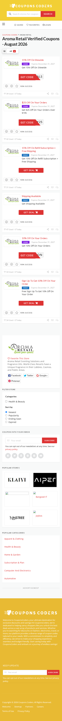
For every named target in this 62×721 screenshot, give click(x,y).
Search (48, 14)
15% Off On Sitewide (33, 59)
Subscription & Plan (14, 562)
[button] (15, 376)
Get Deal (29, 170)
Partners (29, 706)
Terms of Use (8, 711)
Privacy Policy (24, 711)
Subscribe (50, 440)
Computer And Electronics (17, 570)
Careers (40, 706)
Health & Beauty (12, 546)
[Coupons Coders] (31, 5)
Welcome (6, 706)
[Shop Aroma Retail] (21, 348)
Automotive (10, 578)
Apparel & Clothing (13, 538)
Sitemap (18, 706)
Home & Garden (12, 554)
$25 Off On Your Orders (34, 102)
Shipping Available (31, 196)
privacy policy (11, 449)
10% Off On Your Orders (34, 238)
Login (48, 25)
